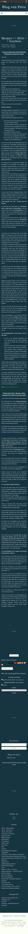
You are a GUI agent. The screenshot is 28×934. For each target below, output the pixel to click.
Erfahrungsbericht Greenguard (9, 850)
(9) (4, 905)
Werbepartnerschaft (14, 923)
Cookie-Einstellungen (20, 925)
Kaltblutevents (5, 862)
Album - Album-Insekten (7, 828)
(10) (3, 901)
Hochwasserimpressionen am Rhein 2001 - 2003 (13, 858)
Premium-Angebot (22, 923)
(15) (5, 899)
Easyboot (3, 848)
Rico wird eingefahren (7, 877)
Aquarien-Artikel (5, 835)
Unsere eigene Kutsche (7, 884)
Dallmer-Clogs (5, 843)
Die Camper (4, 845)
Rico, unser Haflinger (6, 875)
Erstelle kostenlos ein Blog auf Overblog (8, 922)
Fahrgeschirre (4, 852)
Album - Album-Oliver (7, 830)
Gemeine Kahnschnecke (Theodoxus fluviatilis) (13, 856)
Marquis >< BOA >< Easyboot (9, 869)
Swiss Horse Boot (5, 882)
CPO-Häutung (5, 839)
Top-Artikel (19, 922)
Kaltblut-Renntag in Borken (8, 863)
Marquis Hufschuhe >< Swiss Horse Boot (11, 871)
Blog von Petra (14, 7)
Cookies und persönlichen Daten (9, 925)
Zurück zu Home (14, 655)
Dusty (2, 847)
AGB (8, 923)
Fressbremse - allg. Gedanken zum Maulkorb (12, 854)
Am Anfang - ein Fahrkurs (8, 833)
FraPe (14, 762)
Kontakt (23, 922)
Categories (12, 45)
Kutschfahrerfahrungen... (7, 865)
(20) (9, 897)
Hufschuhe (4, 860)
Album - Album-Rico (6, 832)
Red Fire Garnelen (6, 873)
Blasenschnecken (5, 837)
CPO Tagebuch (5, 841)
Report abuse (3, 923)
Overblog (23, 916)
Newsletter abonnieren (7, 668)
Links (2, 867)
